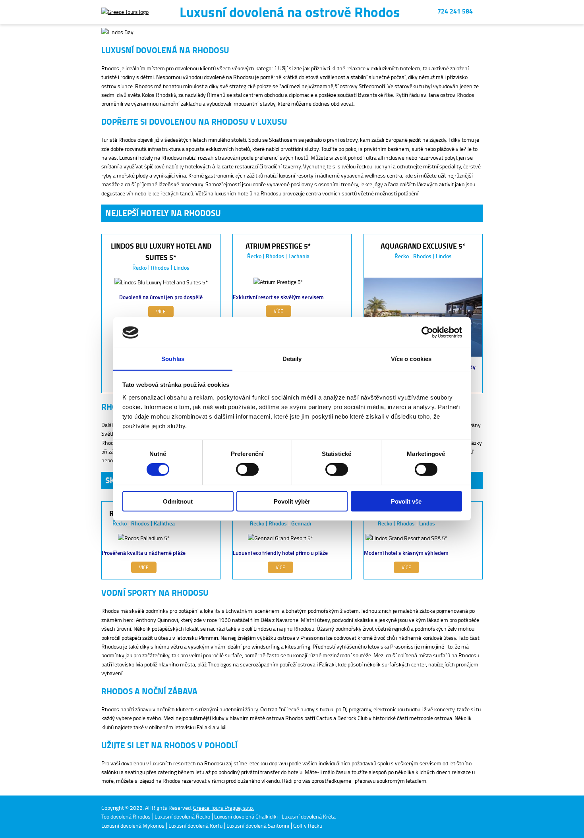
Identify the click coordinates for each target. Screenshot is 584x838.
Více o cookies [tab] (411, 358)
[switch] (247, 469)
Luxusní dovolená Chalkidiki (246, 816)
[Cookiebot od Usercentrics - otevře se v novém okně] (427, 332)
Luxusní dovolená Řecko (182, 816)
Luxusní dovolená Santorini (257, 825)
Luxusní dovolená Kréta (309, 816)
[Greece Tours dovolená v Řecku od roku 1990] (125, 12)
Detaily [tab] (292, 358)
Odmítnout (178, 501)
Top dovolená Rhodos (126, 816)
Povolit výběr (292, 501)
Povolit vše (406, 501)
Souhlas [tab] (172, 358)
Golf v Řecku (307, 825)
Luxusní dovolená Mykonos (132, 825)
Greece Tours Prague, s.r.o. (223, 807)
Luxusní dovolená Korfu (195, 825)
